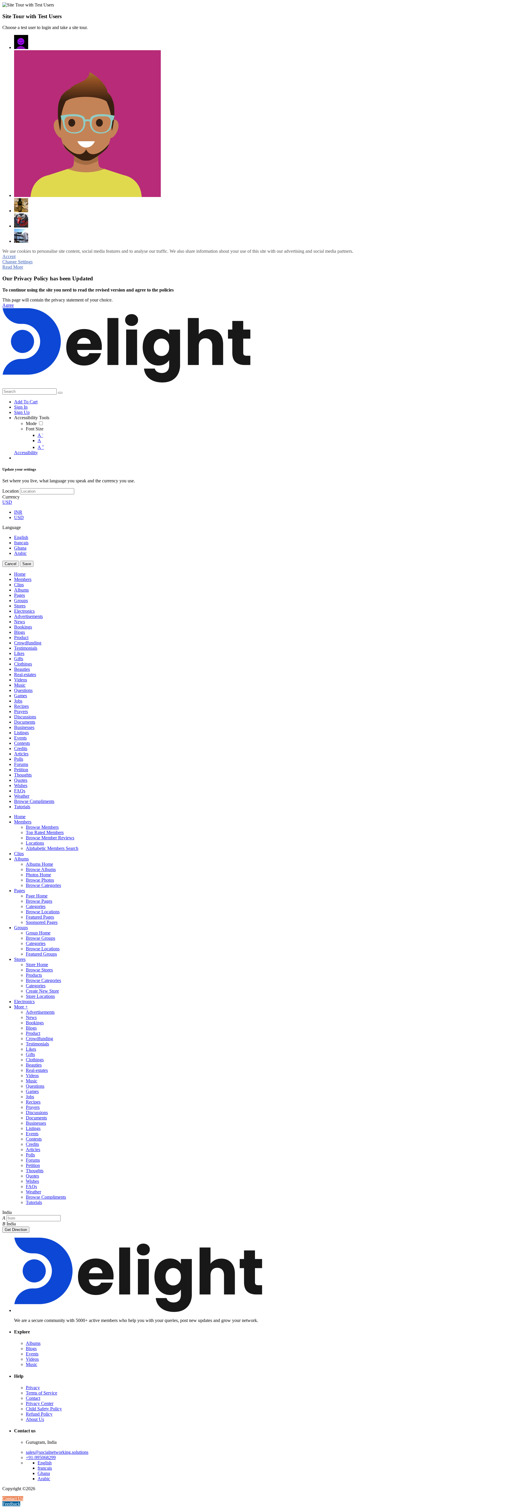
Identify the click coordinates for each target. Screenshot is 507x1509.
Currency (11, 496)
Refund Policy (39, 1414)
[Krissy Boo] (21, 205)
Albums (33, 1343)
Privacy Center (39, 1403)
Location (10, 491)
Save (26, 564)
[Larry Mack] (21, 220)
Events (32, 1353)
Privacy (33, 1387)
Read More (12, 267)
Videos (32, 1359)
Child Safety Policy (44, 1408)
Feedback (11, 1503)
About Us (35, 1419)
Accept (9, 256)
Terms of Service (41, 1392)
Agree (8, 305)
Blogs (31, 1348)
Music (31, 1364)
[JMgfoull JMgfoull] (21, 42)
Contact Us (12, 1498)
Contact (33, 1398)
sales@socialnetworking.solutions (57, 1452)
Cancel (10, 564)
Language (11, 527)
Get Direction (16, 1229)
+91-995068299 (41, 1457)
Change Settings (17, 261)
